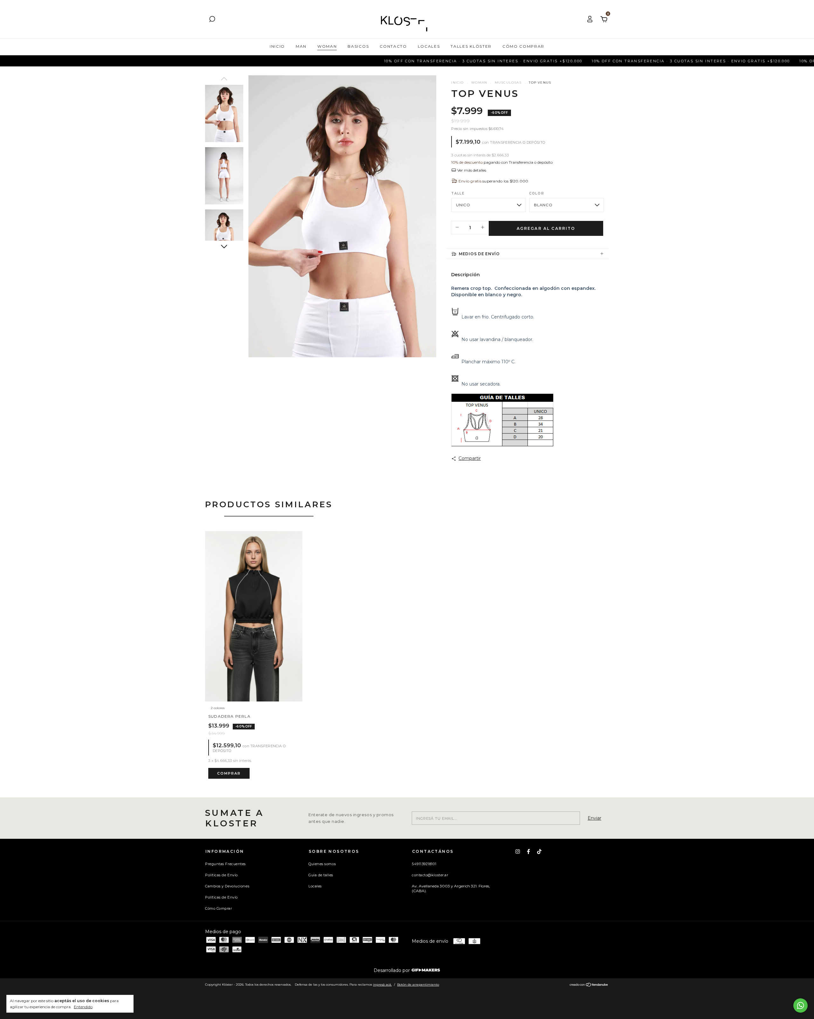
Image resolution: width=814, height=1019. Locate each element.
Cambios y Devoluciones (227, 886)
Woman (327, 46)
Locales (429, 46)
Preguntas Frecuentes (225, 864)
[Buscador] (212, 20)
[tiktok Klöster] (539, 851)
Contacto (393, 46)
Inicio (277, 46)
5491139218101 (424, 864)
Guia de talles (320, 875)
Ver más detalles (471, 170)
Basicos (358, 46)
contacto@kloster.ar (430, 875)
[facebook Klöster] (528, 851)
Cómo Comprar (523, 46)
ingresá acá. (382, 984)
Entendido (83, 1006)
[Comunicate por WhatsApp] (800, 1005)
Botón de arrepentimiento (418, 984)
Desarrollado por (392, 970)
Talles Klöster (471, 46)
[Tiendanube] (589, 985)
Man (301, 46)
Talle (457, 193)
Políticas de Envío (221, 875)
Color (536, 193)
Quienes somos (322, 864)
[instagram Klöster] (517, 851)
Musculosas (508, 82)
